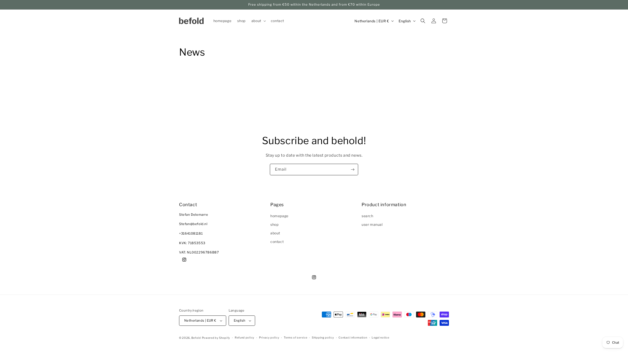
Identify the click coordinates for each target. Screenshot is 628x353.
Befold (196, 338)
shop (274, 224)
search (367, 216)
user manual (372, 224)
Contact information (353, 337)
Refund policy (244, 337)
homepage (279, 216)
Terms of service (295, 337)
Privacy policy (269, 337)
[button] (258, 21)
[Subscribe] (352, 169)
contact (277, 242)
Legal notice (380, 337)
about (275, 233)
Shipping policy (323, 337)
